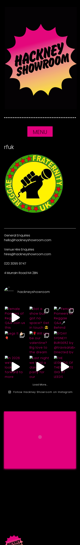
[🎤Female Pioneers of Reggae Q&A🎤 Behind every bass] (64, 317)
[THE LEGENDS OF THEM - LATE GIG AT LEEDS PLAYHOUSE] (64, 366)
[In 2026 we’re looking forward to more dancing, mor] (15, 366)
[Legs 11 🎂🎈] (15, 342)
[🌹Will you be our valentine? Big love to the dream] (40, 342)
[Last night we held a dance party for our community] (40, 366)
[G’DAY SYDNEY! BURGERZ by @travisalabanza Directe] (64, 342)
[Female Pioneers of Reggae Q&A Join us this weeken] (15, 317)
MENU (40, 132)
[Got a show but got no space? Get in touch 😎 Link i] (40, 317)
